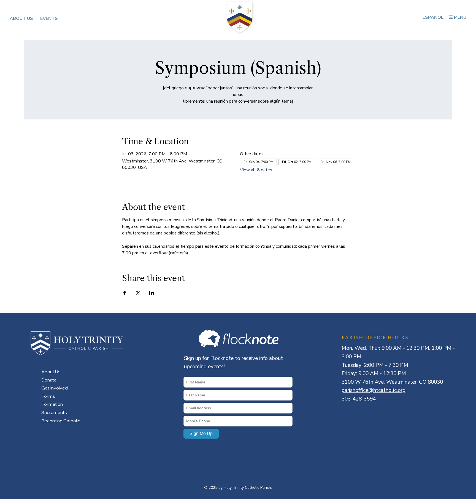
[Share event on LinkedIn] (151, 293)
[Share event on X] (138, 293)
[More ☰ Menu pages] (469, 17)
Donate (49, 380)
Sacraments (54, 412)
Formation (52, 404)
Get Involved (54, 388)
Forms (48, 396)
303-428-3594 (359, 398)
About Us (51, 371)
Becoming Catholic (60, 420)
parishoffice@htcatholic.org (373, 390)
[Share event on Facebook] (124, 293)
